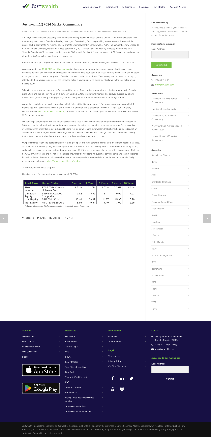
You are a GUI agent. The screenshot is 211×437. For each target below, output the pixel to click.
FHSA (67, 357)
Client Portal (71, 341)
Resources (144, 7)
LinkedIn (56, 218)
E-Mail (69, 218)
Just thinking (157, 228)
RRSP (153, 282)
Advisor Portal (114, 341)
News (86, 31)
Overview (112, 336)
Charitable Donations (161, 182)
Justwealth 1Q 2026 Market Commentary (163, 117)
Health (154, 215)
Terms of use (114, 356)
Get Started (159, 7)
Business (155, 168)
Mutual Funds (157, 242)
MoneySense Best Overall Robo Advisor (79, 399)
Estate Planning (158, 195)
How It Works (28, 341)
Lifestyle (155, 235)
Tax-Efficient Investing (75, 367)
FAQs (67, 382)
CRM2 (154, 188)
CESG (153, 175)
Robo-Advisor (119, 31)
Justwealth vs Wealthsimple (78, 411)
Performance (128, 7)
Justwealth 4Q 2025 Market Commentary (164, 138)
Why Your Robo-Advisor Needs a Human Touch (166, 128)
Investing (78, 31)
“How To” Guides (73, 387)
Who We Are (28, 336)
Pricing (25, 357)
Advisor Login (71, 346)
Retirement (156, 269)
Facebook (29, 218)
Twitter (42, 218)
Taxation (155, 295)
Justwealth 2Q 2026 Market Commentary (164, 100)
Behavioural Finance (160, 155)
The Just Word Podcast (76, 377)
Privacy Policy (114, 361)
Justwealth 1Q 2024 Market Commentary (52, 24)
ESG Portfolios (71, 362)
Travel (154, 309)
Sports (154, 289)
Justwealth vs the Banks (76, 406)
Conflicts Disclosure (117, 366)
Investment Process (31, 346)
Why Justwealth (29, 351)
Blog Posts (70, 372)
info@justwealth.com (164, 84)
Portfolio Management (101, 31)
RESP (153, 262)
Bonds (154, 162)
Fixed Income (67, 31)
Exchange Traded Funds (49, 31)
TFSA (153, 302)
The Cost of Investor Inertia (163, 109)
